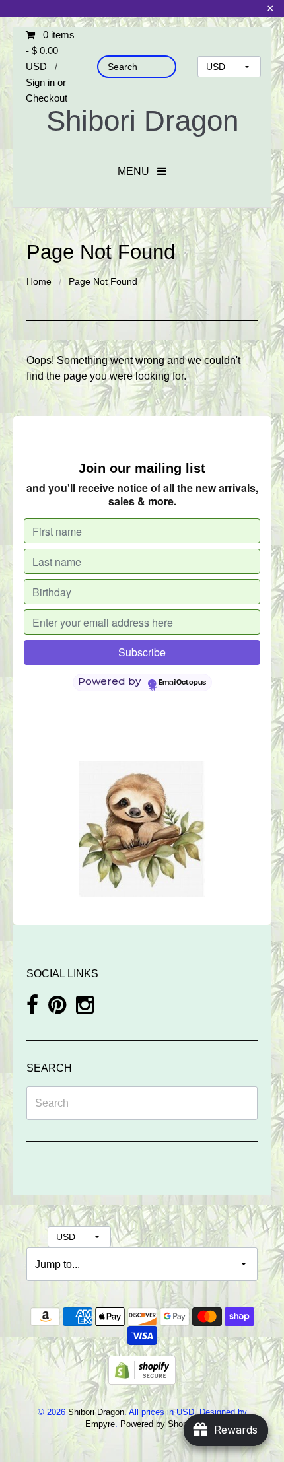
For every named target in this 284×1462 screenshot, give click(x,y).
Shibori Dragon (142, 120)
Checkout (46, 98)
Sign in (40, 82)
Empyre (100, 1424)
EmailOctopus (182, 682)
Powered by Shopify (158, 1424)
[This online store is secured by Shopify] (142, 1369)
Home (39, 281)
